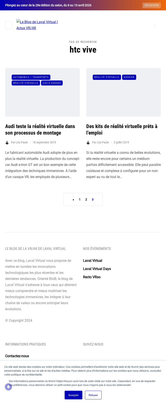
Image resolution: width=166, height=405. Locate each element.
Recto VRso (92, 277)
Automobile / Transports (31, 77)
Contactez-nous (17, 356)
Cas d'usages (52, 83)
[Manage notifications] (8, 386)
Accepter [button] (73, 395)
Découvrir (152, 5)
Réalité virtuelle (25, 83)
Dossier (129, 77)
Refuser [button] (93, 395)
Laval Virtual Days (97, 269)
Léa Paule (22, 142)
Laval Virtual (92, 261)
